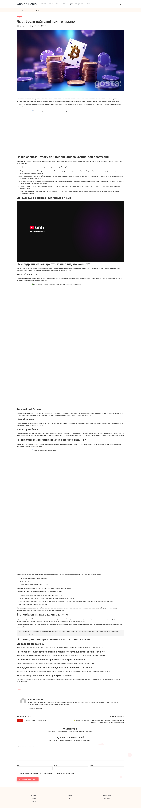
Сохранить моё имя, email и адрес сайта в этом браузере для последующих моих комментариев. (47, 773)
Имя (18, 765)
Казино (34, 798)
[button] (35, 708)
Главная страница (21, 10)
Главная (33, 795)
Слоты (19, 17)
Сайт (91, 765)
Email (56, 765)
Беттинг (70, 795)
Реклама (107, 798)
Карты (70, 798)
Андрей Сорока (35, 699)
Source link (20, 689)
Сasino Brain (27, 4)
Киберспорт (107, 795)
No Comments (47, 26)
